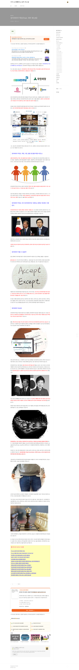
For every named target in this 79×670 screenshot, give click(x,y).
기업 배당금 (58, 47)
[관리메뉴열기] (77, 334)
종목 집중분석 (59, 48)
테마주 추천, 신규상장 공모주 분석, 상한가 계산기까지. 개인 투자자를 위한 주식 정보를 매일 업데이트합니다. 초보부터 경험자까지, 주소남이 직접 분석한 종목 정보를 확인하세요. (28, 652)
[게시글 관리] (15, 584)
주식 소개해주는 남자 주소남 (19, 2)
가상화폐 (57, 73)
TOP (68, 666)
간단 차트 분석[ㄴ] (59, 55)
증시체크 (57, 34)
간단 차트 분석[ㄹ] (59, 58)
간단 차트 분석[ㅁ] (59, 59)
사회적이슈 (58, 77)
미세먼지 (57, 79)
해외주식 (58, 49)
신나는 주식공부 (58, 42)
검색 (65, 2)
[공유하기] (13, 584)
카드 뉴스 (57, 41)
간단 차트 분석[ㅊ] (59, 66)
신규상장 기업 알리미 (59, 37)
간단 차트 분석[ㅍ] (59, 70)
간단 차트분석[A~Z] (59, 52)
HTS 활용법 (58, 45)
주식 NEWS (58, 51)
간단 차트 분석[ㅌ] (59, 69)
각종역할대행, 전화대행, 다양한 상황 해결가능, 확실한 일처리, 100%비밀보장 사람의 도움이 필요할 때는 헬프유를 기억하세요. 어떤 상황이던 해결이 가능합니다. (27, 59)
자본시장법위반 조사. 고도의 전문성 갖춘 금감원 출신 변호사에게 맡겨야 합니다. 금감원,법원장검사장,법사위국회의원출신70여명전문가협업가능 (27, 51)
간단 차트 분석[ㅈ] (59, 65)
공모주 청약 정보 (58, 39)
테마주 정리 (22, 6)
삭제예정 (57, 82)
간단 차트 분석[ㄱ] (59, 54)
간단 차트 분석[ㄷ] (59, 56)
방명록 (16, 6)
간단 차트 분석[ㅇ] (59, 63)
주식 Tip (57, 35)
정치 (57, 81)
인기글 (60, 88)
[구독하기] (77, 336)
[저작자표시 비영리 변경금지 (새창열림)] (22, 584)
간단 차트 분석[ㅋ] (59, 68)
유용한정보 (58, 75)
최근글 (57, 88)
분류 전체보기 (58, 30)
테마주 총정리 (58, 32)
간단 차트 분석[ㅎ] (59, 72)
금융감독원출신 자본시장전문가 (18, 49)
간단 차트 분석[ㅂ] (59, 61)
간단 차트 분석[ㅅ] (59, 62)
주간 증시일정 (59, 44)
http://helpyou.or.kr (15, 55)
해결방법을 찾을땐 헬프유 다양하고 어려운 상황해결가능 (23, 57)
